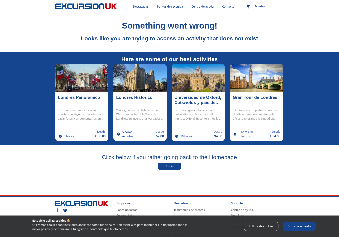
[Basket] (248, 7)
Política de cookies (261, 226)
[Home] (86, 6)
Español (260, 6)
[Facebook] (57, 210)
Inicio (170, 166)
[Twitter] (65, 210)
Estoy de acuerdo (299, 226)
